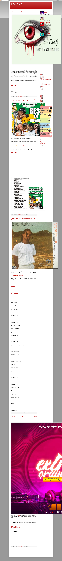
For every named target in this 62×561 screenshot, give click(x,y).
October (42, 77)
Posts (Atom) (16, 550)
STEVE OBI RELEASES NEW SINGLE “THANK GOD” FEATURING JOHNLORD (44, 115)
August (42, 86)
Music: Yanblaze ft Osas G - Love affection (47, 12)
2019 (41, 97)
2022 (41, 74)
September (42, 78)
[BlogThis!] (24, 546)
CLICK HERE (13, 286)
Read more (41, 108)
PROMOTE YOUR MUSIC (43, 143)
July (41, 87)
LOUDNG (17, 4)
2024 (41, 72)
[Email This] (24, 96)
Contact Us (41, 142)
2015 (41, 101)
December (42, 75)
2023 (41, 73)
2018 (41, 98)
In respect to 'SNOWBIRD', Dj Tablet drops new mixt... (45, 81)
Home (41, 140)
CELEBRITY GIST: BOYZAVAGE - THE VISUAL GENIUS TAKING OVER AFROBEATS (44, 134)
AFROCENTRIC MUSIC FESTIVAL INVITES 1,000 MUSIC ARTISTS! (44, 130)
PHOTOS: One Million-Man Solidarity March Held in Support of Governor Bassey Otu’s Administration (43, 125)
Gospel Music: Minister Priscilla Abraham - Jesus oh (47, 18)
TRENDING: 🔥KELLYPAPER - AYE (18, 275)
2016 (41, 100)
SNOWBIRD (15, 142)
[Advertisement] (42, 53)
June (41, 88)
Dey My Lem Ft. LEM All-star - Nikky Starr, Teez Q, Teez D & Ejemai (43, 120)
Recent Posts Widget (49, 137)
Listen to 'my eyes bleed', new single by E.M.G (21, 11)
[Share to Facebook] (26, 96)
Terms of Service (42, 141)
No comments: (21, 96)
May (41, 89)
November (42, 76)
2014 (41, 102)
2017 (41, 99)
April (41, 90)
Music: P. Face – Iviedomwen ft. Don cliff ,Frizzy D (47, 34)
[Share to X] (25, 96)
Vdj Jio (19, 515)
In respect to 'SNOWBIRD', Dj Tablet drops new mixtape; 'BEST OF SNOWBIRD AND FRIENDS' (23, 100)
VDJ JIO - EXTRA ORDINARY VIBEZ (16, 527)
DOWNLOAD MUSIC (14, 85)
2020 (41, 96)
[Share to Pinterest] (27, 96)
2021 (41, 95)
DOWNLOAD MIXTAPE (14, 152)
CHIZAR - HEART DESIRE (14, 293)
